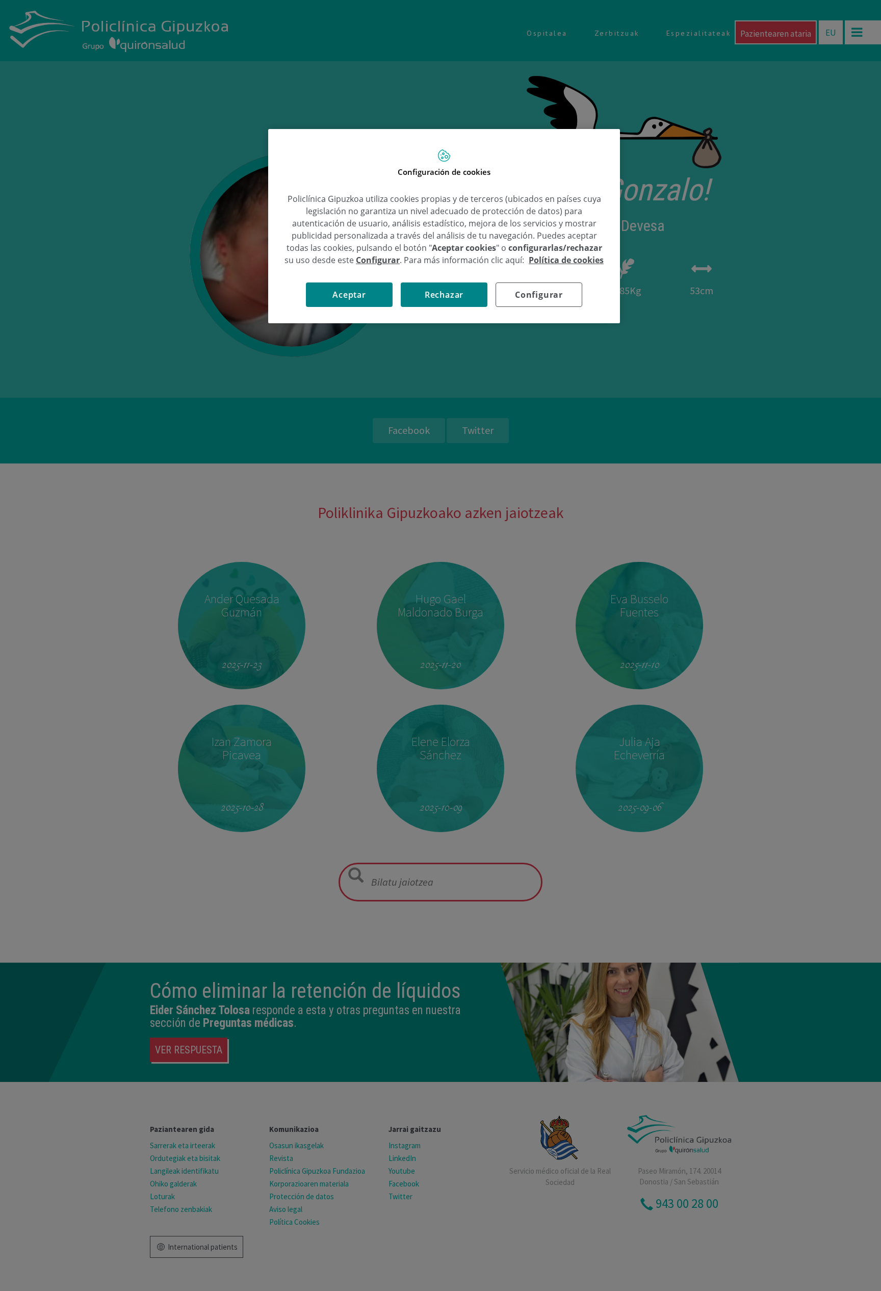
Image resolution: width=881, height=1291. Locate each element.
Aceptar (349, 294)
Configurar (539, 294)
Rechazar (444, 294)
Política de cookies (566, 260)
